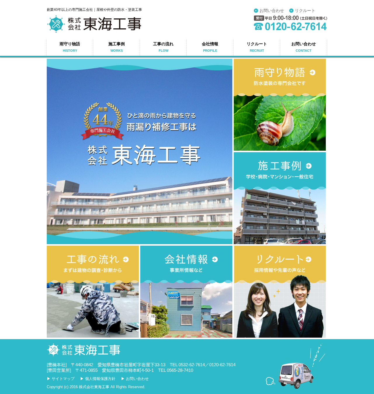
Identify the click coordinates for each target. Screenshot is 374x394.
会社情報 (210, 47)
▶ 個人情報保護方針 (97, 378)
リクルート (305, 10)
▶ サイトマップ (61, 378)
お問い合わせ (271, 10)
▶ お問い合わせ (135, 378)
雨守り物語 (70, 47)
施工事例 (116, 47)
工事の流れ (163, 47)
